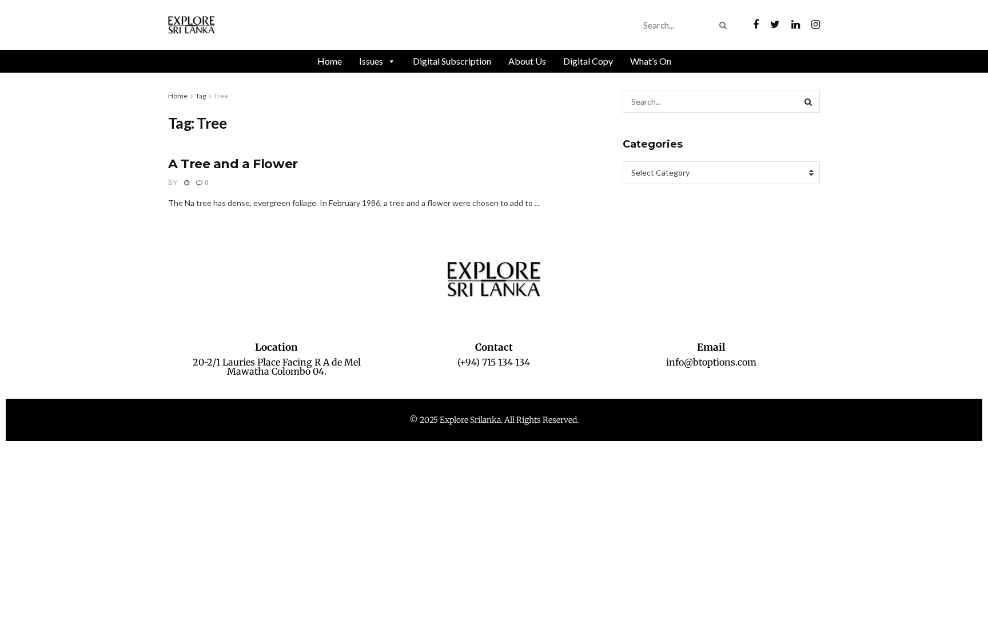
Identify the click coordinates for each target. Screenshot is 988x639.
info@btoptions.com (711, 362)
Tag (201, 96)
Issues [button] (371, 60)
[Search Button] (725, 25)
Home (329, 60)
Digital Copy (588, 60)
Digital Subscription (452, 60)
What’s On (650, 60)
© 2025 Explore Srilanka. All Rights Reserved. (494, 420)
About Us (527, 60)
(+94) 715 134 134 (493, 362)
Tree (221, 96)
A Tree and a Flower (233, 164)
